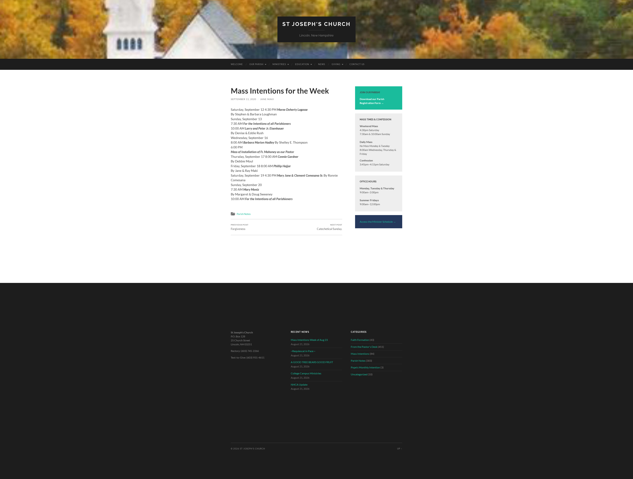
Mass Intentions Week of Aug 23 (309, 339)
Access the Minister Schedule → (378, 221)
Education (302, 64)
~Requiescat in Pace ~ (303, 351)
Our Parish (256, 64)
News (321, 64)
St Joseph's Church (316, 24)
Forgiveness (239, 227)
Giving (336, 64)
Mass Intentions (360, 353)
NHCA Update (299, 384)
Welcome (237, 64)
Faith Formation (360, 339)
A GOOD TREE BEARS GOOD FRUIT (312, 362)
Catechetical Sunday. (329, 227)
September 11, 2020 (243, 99)
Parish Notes (244, 213)
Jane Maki (267, 99)
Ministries (279, 64)
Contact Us (356, 64)
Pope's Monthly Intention (365, 367)
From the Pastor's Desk (364, 346)
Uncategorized (359, 374)
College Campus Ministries (306, 373)
